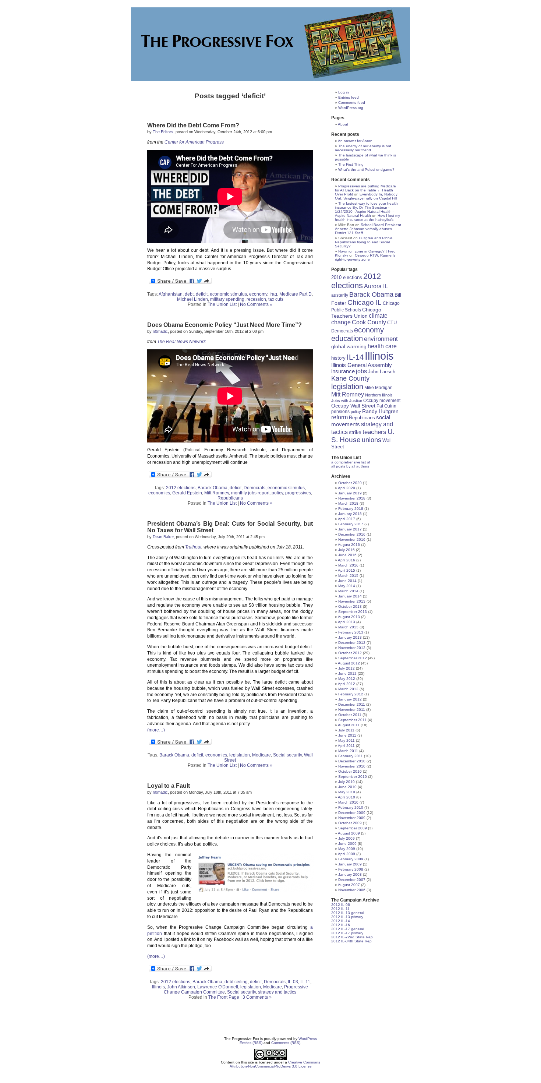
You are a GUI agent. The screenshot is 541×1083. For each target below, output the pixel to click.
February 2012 (350, 694)
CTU (392, 322)
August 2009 (349, 833)
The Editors (163, 132)
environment (381, 338)
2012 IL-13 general (347, 913)
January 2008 (350, 874)
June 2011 (347, 735)
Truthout (193, 547)
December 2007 (351, 880)
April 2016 (346, 560)
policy (277, 492)
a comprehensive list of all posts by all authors (350, 464)
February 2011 (350, 756)
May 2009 (346, 849)
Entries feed (348, 97)
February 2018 (350, 509)
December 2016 (351, 534)
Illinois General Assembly (361, 365)
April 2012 (346, 684)
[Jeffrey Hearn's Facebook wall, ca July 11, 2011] (254, 872)
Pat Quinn (386, 405)
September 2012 (352, 658)
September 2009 (352, 828)
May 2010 (346, 792)
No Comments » (256, 304)
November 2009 (351, 818)
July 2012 (346, 668)
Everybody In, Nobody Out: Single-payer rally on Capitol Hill (366, 196)
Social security (287, 755)
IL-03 (293, 981)
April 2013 (346, 622)
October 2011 (349, 715)
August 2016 (349, 545)
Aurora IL (376, 286)
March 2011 (348, 751)
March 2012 (348, 689)
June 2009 (347, 844)
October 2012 (350, 653)
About (343, 124)
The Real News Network (181, 341)
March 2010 (348, 802)
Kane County (350, 378)
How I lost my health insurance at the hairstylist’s (367, 218)
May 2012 (346, 679)
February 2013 (350, 632)
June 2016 (347, 555)
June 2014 (347, 581)
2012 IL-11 (340, 909)
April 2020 (346, 488)
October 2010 (350, 771)
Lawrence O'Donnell (217, 986)
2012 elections (180, 487)
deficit (202, 294)
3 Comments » (257, 997)
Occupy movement (381, 400)
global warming (349, 346)
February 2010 (350, 807)
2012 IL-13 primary (347, 917)
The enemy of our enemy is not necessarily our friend (363, 148)
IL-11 (305, 981)
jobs (361, 371)
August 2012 (349, 663)
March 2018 (348, 503)
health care (382, 346)
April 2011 (346, 746)
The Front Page (223, 997)
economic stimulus (228, 294)
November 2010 (351, 766)
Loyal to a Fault (168, 786)
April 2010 (346, 797)
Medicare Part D (295, 294)
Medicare (261, 755)
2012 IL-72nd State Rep (352, 937)
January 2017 (350, 529)
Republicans (230, 498)
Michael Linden (192, 299)
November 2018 (351, 498)
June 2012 (347, 673)
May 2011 (346, 740)
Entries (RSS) (251, 1043)
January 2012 (350, 699)
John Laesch (381, 371)
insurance (343, 371)
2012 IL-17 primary (347, 933)
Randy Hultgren (380, 411)
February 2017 (350, 524)
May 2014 (346, 586)
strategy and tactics (277, 992)
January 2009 (350, 864)
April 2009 (346, 854)
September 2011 (352, 720)
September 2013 (352, 612)
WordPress (307, 1039)
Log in (343, 92)
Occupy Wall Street (353, 406)
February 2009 (350, 859)
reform (339, 417)
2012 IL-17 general (347, 929)
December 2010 (351, 761)
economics (159, 492)
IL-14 (355, 357)
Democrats (254, 487)
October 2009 (350, 823)
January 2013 (350, 637)
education (347, 338)
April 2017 (346, 519)
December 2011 (351, 704)
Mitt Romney (216, 492)
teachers (374, 431)
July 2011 (346, 730)
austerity (339, 295)
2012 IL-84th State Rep (351, 941)
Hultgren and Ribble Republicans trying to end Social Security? (364, 242)
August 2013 (349, 617)
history (338, 358)
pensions (340, 411)
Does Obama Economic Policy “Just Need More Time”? (224, 325)
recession (256, 299)
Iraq (273, 294)
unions (371, 440)
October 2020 (350, 483)
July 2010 (346, 782)
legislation (239, 755)
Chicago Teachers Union (356, 313)
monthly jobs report (250, 492)
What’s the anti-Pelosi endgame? (366, 169)
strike (355, 432)
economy (258, 294)
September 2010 (352, 777)
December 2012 (351, 643)
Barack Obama (212, 487)
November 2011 (351, 710)
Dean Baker (163, 537)
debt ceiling (236, 981)
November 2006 (351, 890)
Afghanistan (171, 294)
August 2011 (349, 725)
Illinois (158, 986)
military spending (227, 299)
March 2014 (348, 591)
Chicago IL (364, 302)
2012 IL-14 (340, 921)
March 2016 (348, 565)
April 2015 (346, 570)
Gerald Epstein (187, 492)
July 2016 (346, 550)
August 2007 (349, 885)
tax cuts (275, 299)
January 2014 (350, 596)
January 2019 (350, 493)
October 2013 (350, 606)
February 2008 (350, 869)
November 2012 (351, 648)
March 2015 (348, 576)
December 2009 (351, 813)
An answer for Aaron (355, 141)
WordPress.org (350, 108)
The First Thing (351, 164)
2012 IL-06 (340, 905)
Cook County (369, 322)
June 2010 (347, 787)
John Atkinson (181, 986)
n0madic (160, 331)
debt (189, 294)
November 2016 (351, 539)
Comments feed (351, 102)
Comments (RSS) (285, 1043)
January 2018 (350, 514)
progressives (298, 492)
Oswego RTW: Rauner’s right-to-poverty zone (365, 257)
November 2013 (351, 601)
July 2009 (346, 838)
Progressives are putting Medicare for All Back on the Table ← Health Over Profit (365, 190)
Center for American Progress (194, 142)
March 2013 (348, 627)
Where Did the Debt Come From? (193, 125)
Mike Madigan (378, 387)
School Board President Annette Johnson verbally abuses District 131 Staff (368, 229)
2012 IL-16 (340, 925)
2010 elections (346, 277)
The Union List (222, 304)
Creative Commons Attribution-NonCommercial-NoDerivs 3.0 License (275, 1064)
